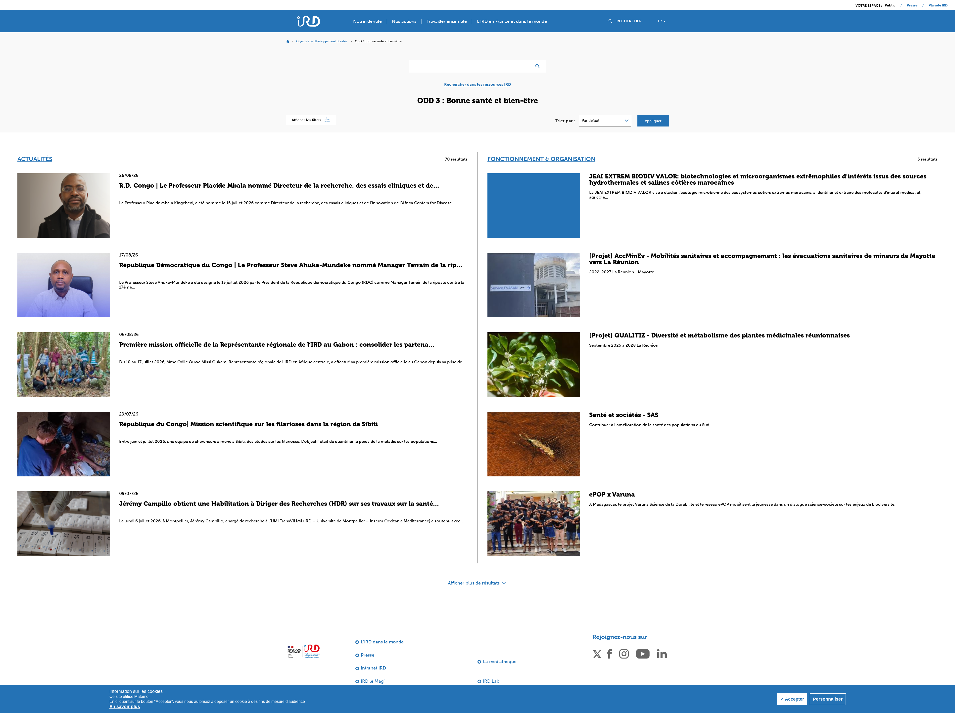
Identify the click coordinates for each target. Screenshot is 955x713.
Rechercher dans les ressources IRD (477, 84)
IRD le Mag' (373, 681)
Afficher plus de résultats (474, 583)
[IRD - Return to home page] (308, 21)
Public (890, 5)
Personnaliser (828, 699)
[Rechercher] (539, 66)
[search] (631, 21)
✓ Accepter (792, 699)
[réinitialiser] (526, 66)
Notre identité (367, 21)
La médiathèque (500, 661)
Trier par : (565, 121)
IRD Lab (491, 681)
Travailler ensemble (447, 21)
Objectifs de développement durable (321, 41)
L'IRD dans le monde (382, 642)
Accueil (287, 41)
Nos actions (404, 21)
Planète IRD (938, 5)
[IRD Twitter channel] (597, 653)
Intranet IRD (373, 668)
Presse (912, 5)
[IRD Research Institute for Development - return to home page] (303, 651)
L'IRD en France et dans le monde (512, 21)
